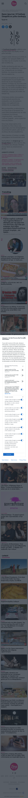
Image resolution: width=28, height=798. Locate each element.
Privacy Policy (22, 460)
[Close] (24, 338)
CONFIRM (8, 454)
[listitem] (14, 366)
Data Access (14, 460)
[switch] (22, 370)
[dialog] (14, 399)
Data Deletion (5, 460)
